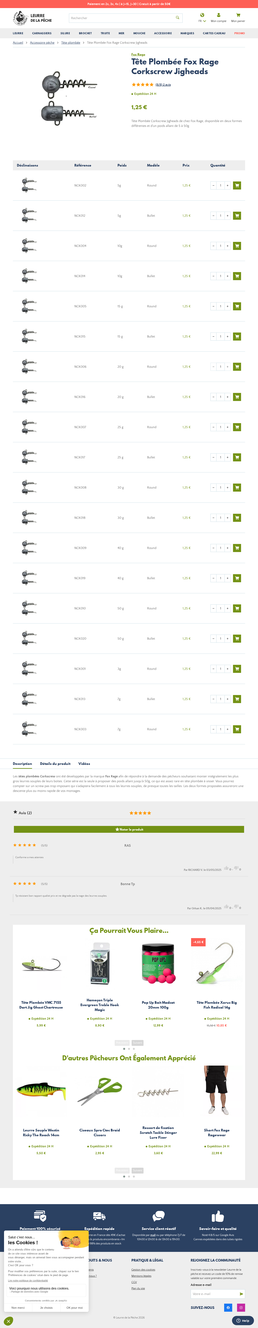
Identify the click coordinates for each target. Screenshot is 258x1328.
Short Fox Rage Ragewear (217, 1113)
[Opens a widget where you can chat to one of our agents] (243, 1321)
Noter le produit (129, 829)
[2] (138, 84)
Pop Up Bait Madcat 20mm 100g (158, 985)
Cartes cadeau (214, 33)
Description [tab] (22, 763)
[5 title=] (149, 813)
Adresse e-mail (201, 1285)
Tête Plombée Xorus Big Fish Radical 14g (217, 985)
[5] (151, 84)
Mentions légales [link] (141, 1276)
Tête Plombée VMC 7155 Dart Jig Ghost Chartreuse (41, 985)
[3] (142, 84)
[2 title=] (135, 813)
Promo (239, 33)
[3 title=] (140, 813)
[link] (228, 1308)
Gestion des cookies (143, 1269)
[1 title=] (131, 813)
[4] (147, 84)
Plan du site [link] (138, 1288)
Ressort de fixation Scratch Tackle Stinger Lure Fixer (158, 1113)
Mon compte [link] (218, 21)
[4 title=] (144, 813)
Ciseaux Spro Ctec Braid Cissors (100, 1113)
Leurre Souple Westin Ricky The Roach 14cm (41, 1113)
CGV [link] (134, 1282)
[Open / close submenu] (18, 33)
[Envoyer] (241, 1294)
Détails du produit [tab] (55, 763)
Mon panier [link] (238, 21)
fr (200, 21)
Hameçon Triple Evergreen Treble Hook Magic (100, 985)
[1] (133, 84)
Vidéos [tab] (84, 763)
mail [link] (153, 1235)
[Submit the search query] (177, 18)
